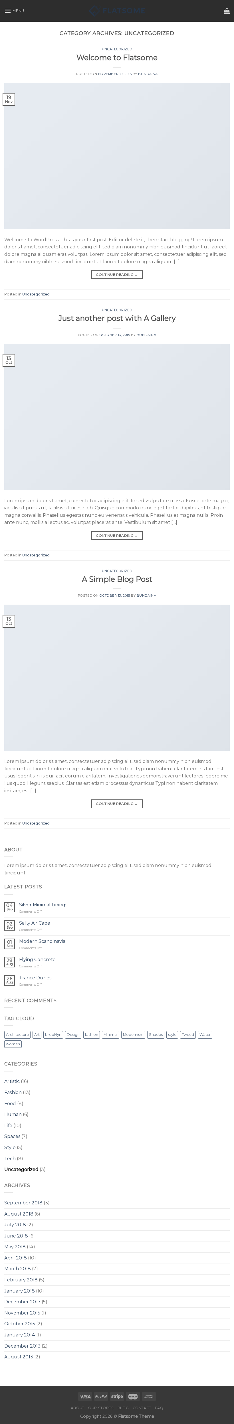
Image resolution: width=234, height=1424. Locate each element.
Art (37, 1034)
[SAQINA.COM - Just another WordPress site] (117, 11)
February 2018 (21, 1280)
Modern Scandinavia (42, 941)
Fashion (13, 1092)
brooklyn (53, 1034)
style (172, 1034)
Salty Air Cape (34, 923)
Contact (142, 1408)
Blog (123, 1408)
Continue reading (117, 274)
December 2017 (22, 1302)
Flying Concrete (37, 959)
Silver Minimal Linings (43, 905)
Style (10, 1147)
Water (205, 1034)
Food (10, 1103)
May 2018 (15, 1246)
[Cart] (227, 11)
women (13, 1044)
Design (73, 1034)
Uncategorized (117, 49)
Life (8, 1125)
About (77, 1408)
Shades (156, 1034)
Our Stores (101, 1408)
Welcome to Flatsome (117, 57)
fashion (91, 1034)
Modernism (133, 1034)
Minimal (111, 1034)
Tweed (188, 1034)
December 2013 (22, 1346)
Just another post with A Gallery (117, 318)
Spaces (12, 1136)
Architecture (17, 1034)
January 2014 (19, 1335)
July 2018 (15, 1224)
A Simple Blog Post (117, 579)
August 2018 (18, 1214)
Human (13, 1114)
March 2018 (17, 1268)
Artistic (12, 1081)
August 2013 (18, 1357)
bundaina (148, 74)
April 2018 (15, 1258)
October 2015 (19, 1323)
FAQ (159, 1408)
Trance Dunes (35, 978)
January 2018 (19, 1291)
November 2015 (22, 1313)
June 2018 (16, 1236)
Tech (10, 1158)
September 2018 (23, 1203)
